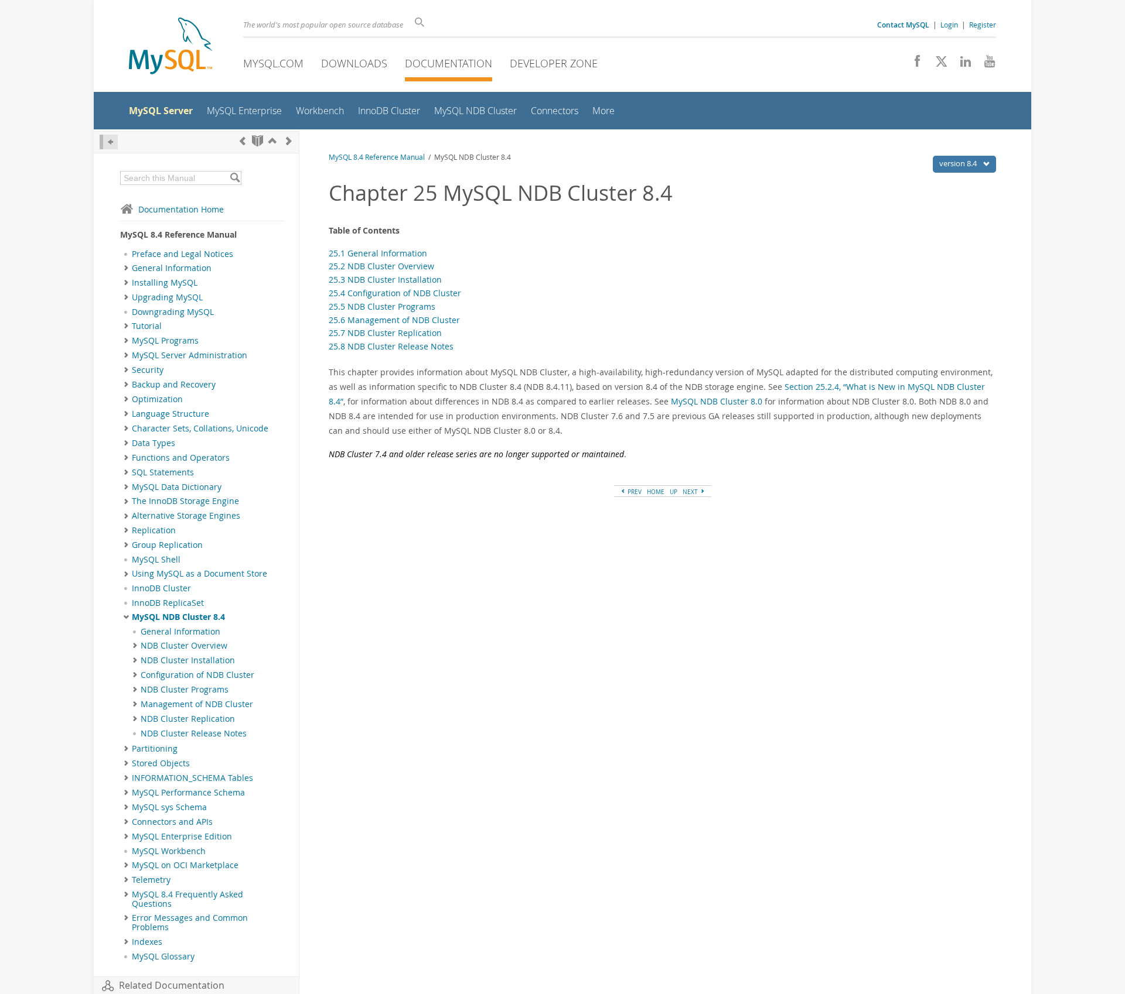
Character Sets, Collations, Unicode (200, 428)
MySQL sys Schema (169, 807)
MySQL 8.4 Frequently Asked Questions (187, 899)
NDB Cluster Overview (184, 645)
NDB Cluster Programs (185, 689)
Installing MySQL (164, 282)
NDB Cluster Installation (188, 660)
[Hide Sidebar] (109, 142)
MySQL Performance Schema (188, 792)
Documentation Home (181, 209)
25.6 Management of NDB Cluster (394, 319)
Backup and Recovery (174, 384)
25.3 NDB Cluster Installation (385, 279)
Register (982, 24)
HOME (655, 492)
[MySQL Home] (170, 47)
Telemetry (151, 880)
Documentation (448, 63)
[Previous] (243, 141)
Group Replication (167, 545)
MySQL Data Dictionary (176, 487)
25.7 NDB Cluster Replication (385, 332)
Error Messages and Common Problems (190, 923)
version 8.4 (959, 163)
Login (949, 24)
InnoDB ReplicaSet (168, 603)
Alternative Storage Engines (186, 515)
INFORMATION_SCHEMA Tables (192, 778)
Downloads (354, 63)
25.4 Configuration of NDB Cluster (395, 293)
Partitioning (155, 748)
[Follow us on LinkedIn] (961, 64)
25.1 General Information (378, 253)
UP (673, 492)
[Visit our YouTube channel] (985, 64)
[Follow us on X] (937, 64)
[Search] (235, 178)
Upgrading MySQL (167, 297)
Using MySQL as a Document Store (199, 573)
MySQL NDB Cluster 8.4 (178, 617)
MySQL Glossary (163, 956)
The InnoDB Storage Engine (185, 501)
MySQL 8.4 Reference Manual (377, 157)
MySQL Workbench (169, 851)
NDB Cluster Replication (188, 719)
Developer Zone (554, 63)
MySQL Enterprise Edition (182, 836)
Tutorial (147, 326)
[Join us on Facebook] (913, 64)
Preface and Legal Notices (182, 254)
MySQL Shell (156, 559)
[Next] (289, 141)
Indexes (147, 942)
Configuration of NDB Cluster (197, 675)
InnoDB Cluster (161, 588)
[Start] (257, 141)
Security (147, 370)
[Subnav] (126, 268)
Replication (154, 530)
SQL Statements (163, 472)
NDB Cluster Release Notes (194, 733)
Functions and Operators (181, 458)
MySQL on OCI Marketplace (185, 865)
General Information (172, 268)
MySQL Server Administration (189, 355)
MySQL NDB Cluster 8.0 (716, 401)
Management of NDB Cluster (197, 704)
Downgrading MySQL (173, 312)
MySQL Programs (165, 340)
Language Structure (170, 414)
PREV (634, 492)
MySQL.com (273, 63)
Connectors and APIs (172, 822)
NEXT (691, 492)
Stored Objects (161, 763)
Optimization (157, 399)
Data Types (153, 443)
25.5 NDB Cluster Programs (382, 306)
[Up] (272, 141)
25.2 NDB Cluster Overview (381, 266)
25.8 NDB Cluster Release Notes (391, 346)
